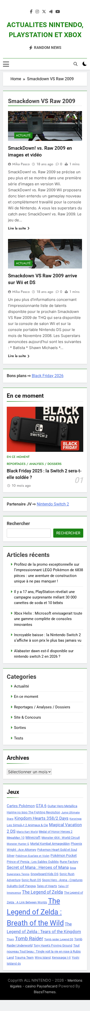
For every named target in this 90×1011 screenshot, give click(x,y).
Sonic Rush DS (31, 880)
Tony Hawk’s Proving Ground (53, 945)
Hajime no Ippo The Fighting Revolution (33, 812)
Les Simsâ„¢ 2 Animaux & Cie (27, 825)
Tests (18, 738)
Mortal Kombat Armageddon (50, 844)
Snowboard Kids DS (44, 874)
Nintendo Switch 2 (53, 504)
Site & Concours (27, 717)
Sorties (20, 727)
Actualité (23, 135)
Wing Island (43, 957)
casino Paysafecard (41, 986)
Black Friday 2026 (48, 375)
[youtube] (58, 12)
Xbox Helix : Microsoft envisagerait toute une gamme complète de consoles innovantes (48, 619)
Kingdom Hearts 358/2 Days (41, 818)
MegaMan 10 (15, 837)
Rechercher (18, 523)
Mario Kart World (27, 831)
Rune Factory (69, 862)
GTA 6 (41, 806)
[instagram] (37, 12)
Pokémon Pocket (63, 856)
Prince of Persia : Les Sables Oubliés (33, 862)
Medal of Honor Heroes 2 (55, 831)
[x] (44, 12)
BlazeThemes (45, 992)
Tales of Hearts (47, 886)
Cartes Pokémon (21, 806)
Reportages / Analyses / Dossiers (34, 464)
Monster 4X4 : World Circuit (61, 837)
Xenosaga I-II (61, 957)
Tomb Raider (29, 939)
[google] (51, 12)
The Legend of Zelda (42, 892)
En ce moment (18, 457)
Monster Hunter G (18, 844)
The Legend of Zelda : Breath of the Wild (35, 912)
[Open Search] (76, 64)
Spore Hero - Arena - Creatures (62, 880)
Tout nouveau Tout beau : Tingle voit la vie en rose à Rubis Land (44, 951)
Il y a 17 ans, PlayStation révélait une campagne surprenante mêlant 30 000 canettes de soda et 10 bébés (45, 597)
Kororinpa (76, 818)
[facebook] (31, 12)
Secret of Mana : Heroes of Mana (38, 867)
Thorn (10, 939)
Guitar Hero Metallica (62, 806)
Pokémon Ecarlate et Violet (33, 856)
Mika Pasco (21, 163)
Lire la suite (17, 228)
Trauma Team (24, 957)
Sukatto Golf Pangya (21, 886)
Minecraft (33, 837)
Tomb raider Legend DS (58, 939)
